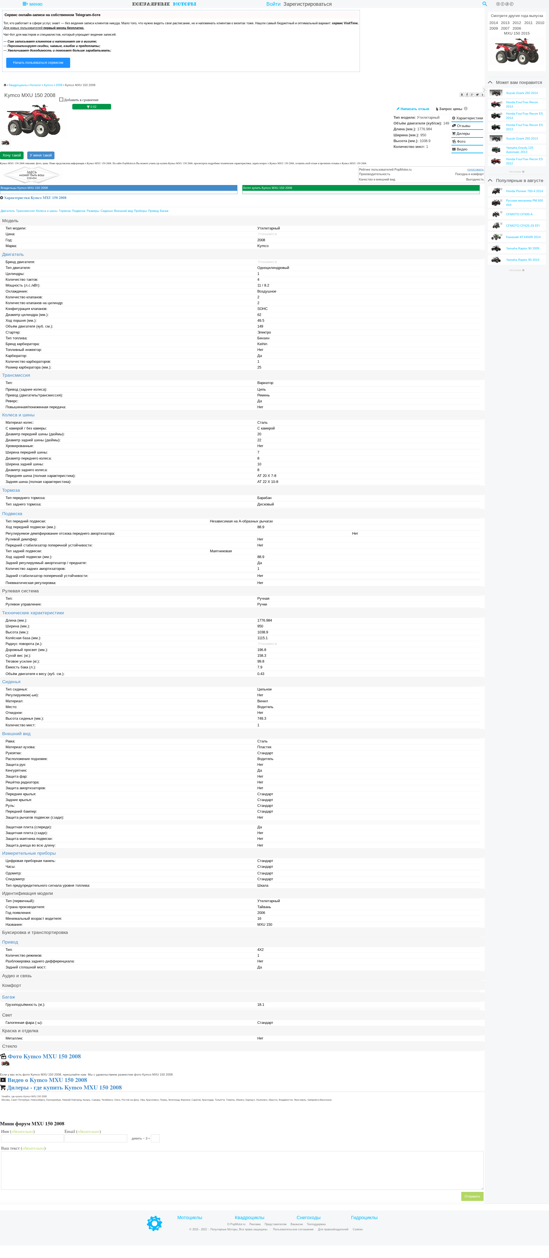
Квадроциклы (18, 85)
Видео (462, 149)
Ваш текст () (23, 1148)
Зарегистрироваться (308, 4)
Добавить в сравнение (81, 99)
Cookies (358, 1229)
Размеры (93, 210)
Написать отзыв (413, 109)
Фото (461, 142)
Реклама (255, 1224)
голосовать (475, 169)
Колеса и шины (46, 210)
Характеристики (469, 118)
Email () (83, 1131)
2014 (493, 23)
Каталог (35, 85)
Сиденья (107, 210)
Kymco (48, 85)
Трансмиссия (25, 210)
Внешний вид (123, 210)
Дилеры (463, 134)
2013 (505, 23)
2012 (517, 23)
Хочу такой (12, 155)
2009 (493, 28)
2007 (505, 28)
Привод (153, 210)
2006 (517, 28)
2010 (540, 23)
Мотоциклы (189, 1217)
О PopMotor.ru (236, 1224)
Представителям (276, 1224)
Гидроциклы (364, 1217)
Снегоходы (309, 1217)
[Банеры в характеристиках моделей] (31, 174)
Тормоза (65, 210)
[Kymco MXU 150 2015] (516, 51)
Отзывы (463, 126)
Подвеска (78, 210)
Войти (273, 4)
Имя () (18, 1131)
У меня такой (41, 155)
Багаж (164, 210)
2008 (59, 85)
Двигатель (8, 210)
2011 (528, 23)
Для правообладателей (333, 1229)
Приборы (140, 210)
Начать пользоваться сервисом (38, 62)
